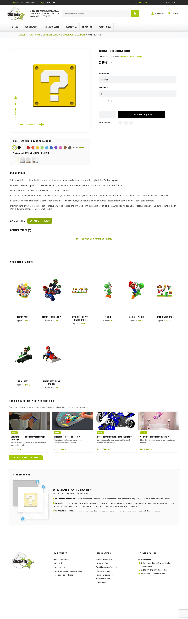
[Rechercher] (135, 13)
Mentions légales (104, 571)
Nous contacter (103, 578)
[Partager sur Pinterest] (131, 123)
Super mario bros (165, 317)
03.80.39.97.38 (49, 2)
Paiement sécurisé (104, 575)
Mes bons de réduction (64, 575)
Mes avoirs (58, 563)
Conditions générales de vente (110, 567)
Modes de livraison (104, 559)
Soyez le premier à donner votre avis (94, 238)
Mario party (23, 317)
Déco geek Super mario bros (80, 318)
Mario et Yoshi (136, 317)
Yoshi (108, 317)
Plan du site (101, 582)
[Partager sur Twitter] (126, 123)
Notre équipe (102, 563)
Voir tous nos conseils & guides (26, 457)
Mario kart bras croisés (51, 382)
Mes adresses (60, 567)
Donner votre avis (40, 220)
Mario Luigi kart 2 (51, 317)
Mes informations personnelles (68, 571)
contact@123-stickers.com (25, 2)
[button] (141, 114)
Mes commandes (61, 559)
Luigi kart (23, 381)
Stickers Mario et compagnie (131, 56)
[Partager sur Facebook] (120, 123)
